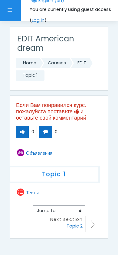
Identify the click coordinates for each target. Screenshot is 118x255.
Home (29, 63)
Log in (38, 20)
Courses (57, 63)
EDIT (81, 63)
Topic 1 (30, 75)
